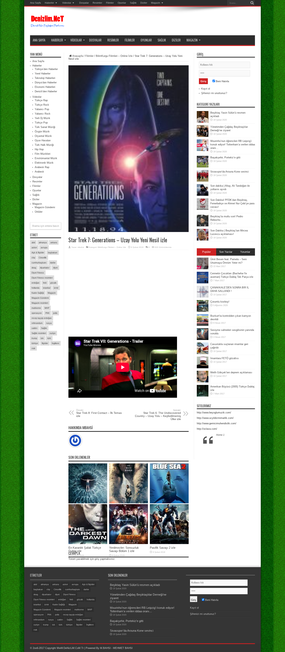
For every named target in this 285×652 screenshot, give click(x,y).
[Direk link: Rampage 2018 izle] (128, 502)
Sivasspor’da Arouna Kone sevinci (229, 171)
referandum (37, 323)
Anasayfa (77, 55)
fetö (45, 283)
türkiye (35, 343)
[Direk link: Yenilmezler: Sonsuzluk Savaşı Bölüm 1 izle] (128, 543)
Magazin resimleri (40, 303)
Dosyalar (84, 3)
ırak (33, 348)
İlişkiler (45, 343)
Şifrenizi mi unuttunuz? (214, 93)
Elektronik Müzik (44, 162)
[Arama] (252, 3)
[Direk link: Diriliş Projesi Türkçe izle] (87, 502)
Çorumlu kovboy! (219, 301)
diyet (55, 267)
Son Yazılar (225, 251)
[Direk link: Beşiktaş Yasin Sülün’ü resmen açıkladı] (202, 121)
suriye (52, 333)
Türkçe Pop (41, 122)
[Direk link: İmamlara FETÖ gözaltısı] (202, 367)
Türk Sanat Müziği (45, 127)
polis (55, 313)
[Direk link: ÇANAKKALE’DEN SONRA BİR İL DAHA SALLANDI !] (202, 296)
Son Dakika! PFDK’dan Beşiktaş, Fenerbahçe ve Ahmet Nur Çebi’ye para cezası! (232, 203)
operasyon (37, 313)
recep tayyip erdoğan (42, 318)
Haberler (49, 3)
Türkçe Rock (42, 104)
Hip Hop (39, 149)
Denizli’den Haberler (46, 91)
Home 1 (220, 435)
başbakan (52, 252)
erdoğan (35, 283)
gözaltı (53, 283)
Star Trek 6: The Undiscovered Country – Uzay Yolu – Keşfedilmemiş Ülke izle (158, 415)
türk (49, 338)
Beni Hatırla (222, 81)
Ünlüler (38, 211)
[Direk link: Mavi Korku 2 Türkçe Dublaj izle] (169, 502)
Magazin (155, 3)
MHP (47, 308)
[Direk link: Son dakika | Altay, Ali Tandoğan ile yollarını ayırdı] (202, 194)
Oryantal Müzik (43, 136)
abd (33, 242)
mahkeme (36, 308)
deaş (34, 267)
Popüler (206, 251)
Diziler (143, 3)
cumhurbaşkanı (39, 262)
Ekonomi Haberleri (45, 86)
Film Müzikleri (42, 153)
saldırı (34, 328)
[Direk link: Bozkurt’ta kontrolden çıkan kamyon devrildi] (202, 324)
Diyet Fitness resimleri (42, 278)
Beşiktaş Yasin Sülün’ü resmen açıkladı (135, 584)
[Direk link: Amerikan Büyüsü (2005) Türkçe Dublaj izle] (202, 395)
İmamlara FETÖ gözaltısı (224, 358)
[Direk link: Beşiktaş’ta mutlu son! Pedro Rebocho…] (202, 225)
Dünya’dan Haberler (46, 82)
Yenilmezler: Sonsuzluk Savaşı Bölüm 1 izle (124, 549)
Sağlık (133, 3)
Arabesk (39, 171)
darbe (52, 262)
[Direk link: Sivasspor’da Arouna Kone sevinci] (202, 180)
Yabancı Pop (42, 109)
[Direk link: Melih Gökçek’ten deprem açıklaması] (202, 381)
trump (34, 338)
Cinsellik (43, 257)
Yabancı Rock (42, 113)
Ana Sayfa (35, 3)
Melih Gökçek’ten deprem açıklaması (231, 372)
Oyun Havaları (43, 140)
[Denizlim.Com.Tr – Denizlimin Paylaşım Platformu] (47, 25)
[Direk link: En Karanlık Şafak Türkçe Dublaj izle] (87, 543)
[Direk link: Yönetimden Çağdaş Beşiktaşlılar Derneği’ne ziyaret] (202, 136)
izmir (56, 288)
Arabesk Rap (42, 167)
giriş (97, 558)
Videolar (66, 3)
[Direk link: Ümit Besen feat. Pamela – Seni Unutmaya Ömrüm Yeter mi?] (202, 268)
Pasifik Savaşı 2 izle (162, 547)
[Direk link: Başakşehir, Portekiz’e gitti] (202, 166)
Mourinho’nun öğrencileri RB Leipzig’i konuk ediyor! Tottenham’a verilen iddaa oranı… (232, 144)
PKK (47, 313)
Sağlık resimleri (39, 333)
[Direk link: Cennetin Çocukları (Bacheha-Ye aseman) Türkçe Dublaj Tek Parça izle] (202, 282)
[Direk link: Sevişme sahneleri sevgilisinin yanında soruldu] (202, 339)
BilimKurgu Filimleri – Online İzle (114, 55)
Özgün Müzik (42, 131)
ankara (53, 242)
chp (33, 257)
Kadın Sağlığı (38, 293)
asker (34, 247)
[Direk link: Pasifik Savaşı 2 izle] (169, 543)
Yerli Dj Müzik (42, 118)
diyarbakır (44, 267)
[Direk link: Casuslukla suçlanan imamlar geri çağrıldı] (202, 353)
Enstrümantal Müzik (46, 158)
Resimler (97, 3)
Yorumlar (245, 251)
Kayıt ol (205, 88)
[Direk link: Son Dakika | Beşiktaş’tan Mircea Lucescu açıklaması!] (202, 239)
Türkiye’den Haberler (46, 69)
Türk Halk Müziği (44, 144)
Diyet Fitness (38, 273)
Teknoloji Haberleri (45, 78)
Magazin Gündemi (45, 207)
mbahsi (81, 247)
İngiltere (55, 343)
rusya (49, 323)
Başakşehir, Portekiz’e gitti (225, 157)
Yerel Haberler (42, 73)
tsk (42, 338)
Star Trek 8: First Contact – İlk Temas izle (99, 413)
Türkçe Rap (41, 100)
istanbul (46, 288)
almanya (43, 242)
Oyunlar (122, 3)
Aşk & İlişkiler (38, 252)
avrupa (44, 247)
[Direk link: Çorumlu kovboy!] (202, 310)
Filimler (110, 3)
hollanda (35, 288)
